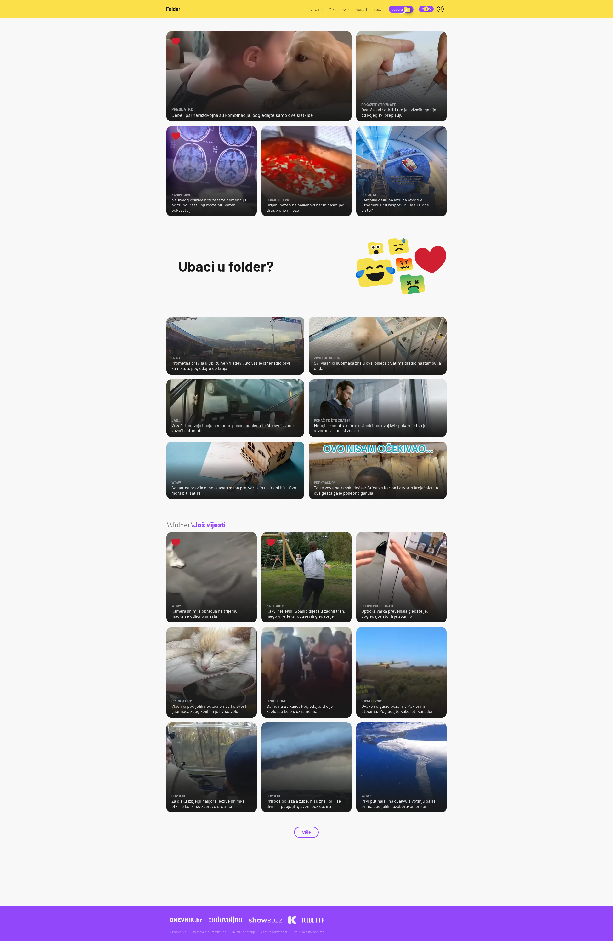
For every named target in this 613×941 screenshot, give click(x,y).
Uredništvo (178, 932)
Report (361, 9)
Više (306, 832)
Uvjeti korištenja (243, 932)
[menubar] (441, 9)
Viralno (316, 9)
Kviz (346, 9)
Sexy (377, 9)
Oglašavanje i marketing (209, 932)
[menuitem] (441, 9)
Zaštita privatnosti (274, 932)
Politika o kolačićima (309, 932)
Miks (332, 9)
